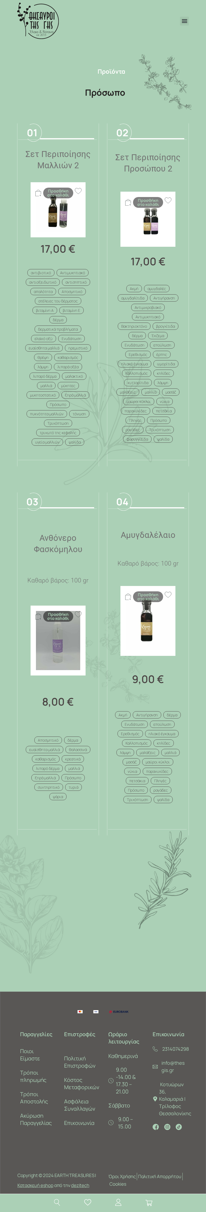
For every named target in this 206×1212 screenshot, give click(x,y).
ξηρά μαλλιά (75, 395)
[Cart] (149, 1203)
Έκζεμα (158, 335)
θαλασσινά (78, 749)
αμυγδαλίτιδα (132, 298)
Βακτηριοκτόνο (134, 326)
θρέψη (43, 357)
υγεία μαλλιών (47, 442)
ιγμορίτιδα (166, 363)
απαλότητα (43, 291)
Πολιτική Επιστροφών (79, 1062)
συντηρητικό (49, 787)
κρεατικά (72, 758)
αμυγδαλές (157, 288)
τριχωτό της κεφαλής (58, 432)
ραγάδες (133, 429)
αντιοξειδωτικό (42, 282)
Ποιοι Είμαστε (30, 1054)
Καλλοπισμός (137, 373)
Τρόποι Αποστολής (34, 1098)
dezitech (80, 1185)
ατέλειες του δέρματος (58, 300)
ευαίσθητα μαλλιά (44, 348)
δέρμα (58, 319)
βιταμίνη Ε (71, 310)
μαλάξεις (128, 392)
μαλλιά (46, 385)
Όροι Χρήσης (122, 1176)
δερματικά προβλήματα (58, 329)
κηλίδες (163, 373)
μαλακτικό (74, 376)
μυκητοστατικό (43, 395)
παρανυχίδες (135, 410)
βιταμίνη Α (45, 310)
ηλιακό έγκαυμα (134, 363)
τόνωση (79, 413)
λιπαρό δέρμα (44, 376)
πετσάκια (164, 410)
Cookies (117, 1184)
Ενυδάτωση (71, 338)
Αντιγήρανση (164, 298)
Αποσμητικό (72, 291)
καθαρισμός (68, 357)
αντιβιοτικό (41, 272)
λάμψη (43, 366)
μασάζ (170, 392)
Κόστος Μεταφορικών (81, 1083)
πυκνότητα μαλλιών (47, 413)
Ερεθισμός (138, 354)
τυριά (73, 787)
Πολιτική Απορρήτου (159, 1176)
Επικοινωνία (79, 1123)
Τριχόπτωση (58, 423)
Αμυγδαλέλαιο (148, 535)
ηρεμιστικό (77, 348)
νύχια (164, 401)
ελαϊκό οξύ (44, 338)
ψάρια (58, 796)
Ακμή (134, 288)
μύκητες (68, 385)
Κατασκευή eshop (35, 1185)
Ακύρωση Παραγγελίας (36, 1119)
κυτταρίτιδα (138, 382)
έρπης (161, 354)
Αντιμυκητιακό (72, 272)
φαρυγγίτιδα (137, 439)
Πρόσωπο (58, 404)
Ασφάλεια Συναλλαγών (79, 1105)
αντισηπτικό (76, 282)
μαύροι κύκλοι (139, 401)
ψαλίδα (75, 442)
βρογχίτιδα (165, 326)
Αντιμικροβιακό (148, 307)
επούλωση (162, 345)
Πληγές (135, 420)
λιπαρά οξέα (68, 366)
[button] (184, 21)
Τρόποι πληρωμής (33, 1076)
